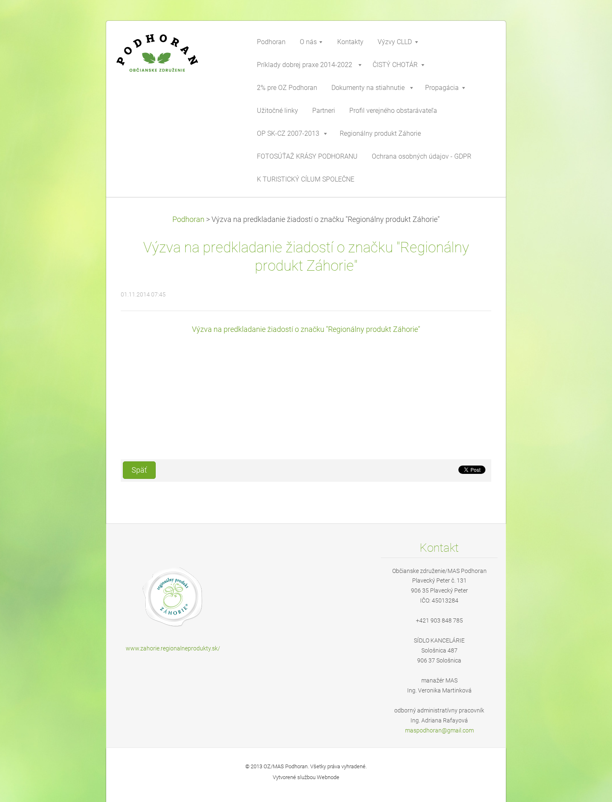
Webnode (328, 777)
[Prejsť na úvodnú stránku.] (176, 60)
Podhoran (188, 219)
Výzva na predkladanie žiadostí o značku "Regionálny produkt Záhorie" (306, 329)
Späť (139, 470)
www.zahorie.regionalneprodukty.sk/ (173, 648)
